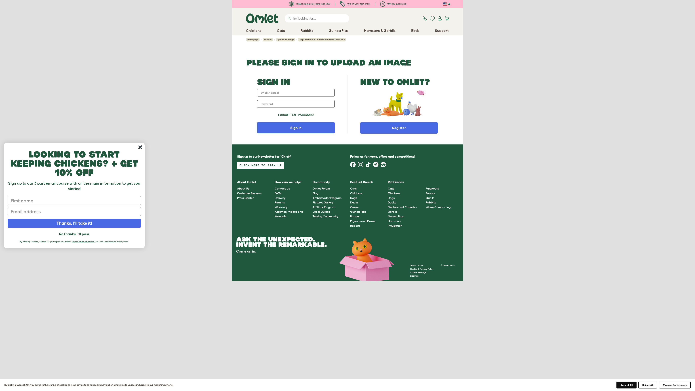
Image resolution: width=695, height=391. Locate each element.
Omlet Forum (321, 188)
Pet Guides (396, 182)
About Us (243, 188)
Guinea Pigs (358, 211)
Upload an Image (285, 39)
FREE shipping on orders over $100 (313, 4)
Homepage (252, 39)
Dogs (353, 197)
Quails (430, 197)
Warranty (281, 207)
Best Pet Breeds (361, 182)
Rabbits (355, 225)
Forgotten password (296, 114)
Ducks (354, 202)
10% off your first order (358, 4)
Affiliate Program (324, 207)
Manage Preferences (675, 385)
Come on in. (246, 251)
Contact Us (282, 188)
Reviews (268, 39)
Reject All (647, 385)
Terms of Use (416, 265)
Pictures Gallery (323, 202)
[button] (423, 182)
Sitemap (414, 276)
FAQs (278, 193)
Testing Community (325, 216)
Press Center (245, 197)
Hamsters (394, 221)
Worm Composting (438, 207)
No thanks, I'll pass (74, 234)
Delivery (280, 197)
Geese (354, 207)
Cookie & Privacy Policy (421, 269)
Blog (315, 193)
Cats (353, 188)
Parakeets (432, 188)
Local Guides (321, 211)
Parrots (354, 216)
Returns (280, 202)
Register (399, 128)
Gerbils (392, 211)
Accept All (626, 385)
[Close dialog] (140, 147)
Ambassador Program (327, 197)
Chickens (356, 193)
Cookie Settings (418, 272)
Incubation (395, 225)
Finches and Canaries (402, 207)
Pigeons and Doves (362, 221)
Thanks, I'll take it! (74, 223)
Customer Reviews (249, 193)
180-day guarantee (396, 4)
